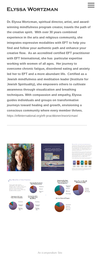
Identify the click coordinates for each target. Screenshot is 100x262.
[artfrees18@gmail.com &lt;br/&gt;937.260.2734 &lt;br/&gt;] (20, 157)
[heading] (32, 10)
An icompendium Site (50, 252)
